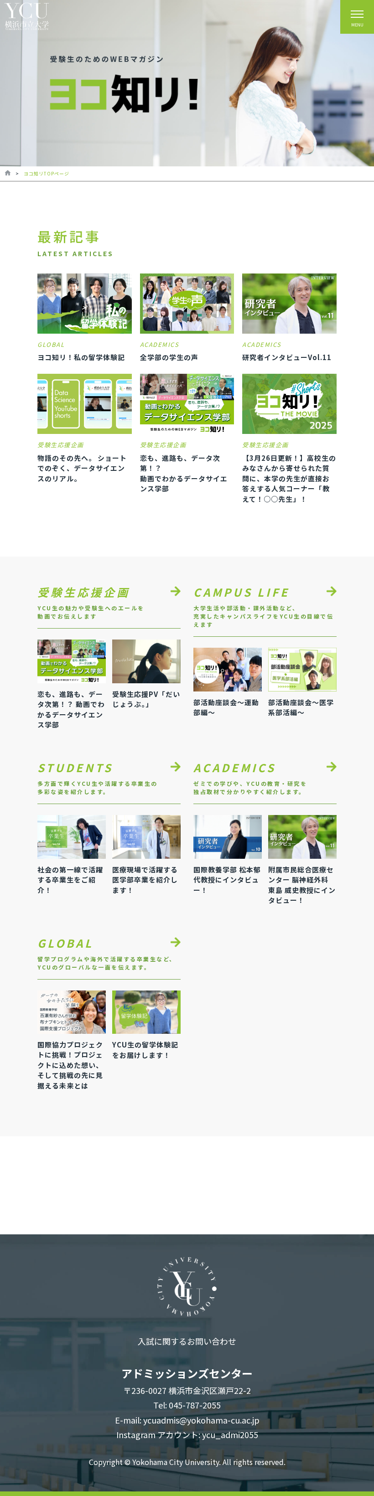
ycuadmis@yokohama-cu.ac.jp (201, 1420)
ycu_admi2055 (230, 1434)
